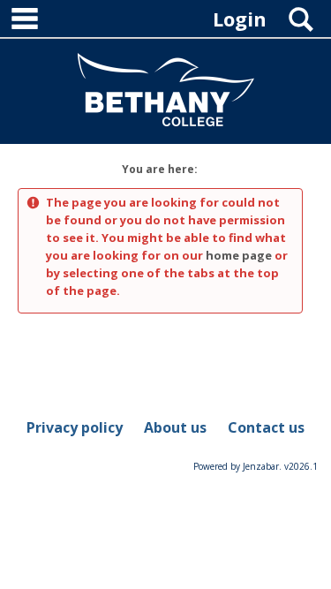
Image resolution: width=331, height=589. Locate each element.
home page (239, 255)
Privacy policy (74, 427)
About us (175, 427)
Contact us (266, 427)
